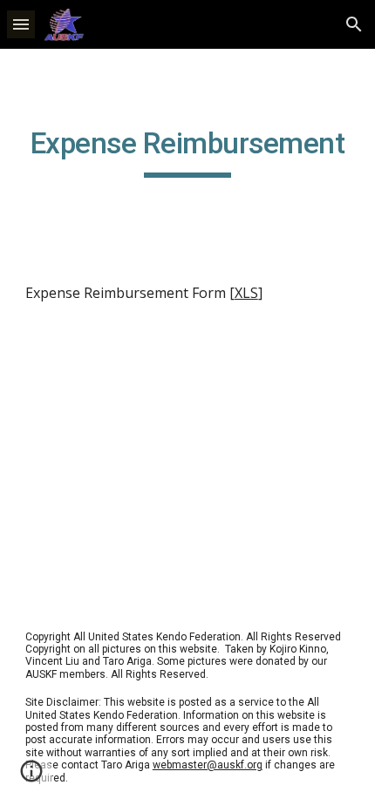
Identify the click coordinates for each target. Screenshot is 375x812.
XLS (246, 292)
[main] (188, 151)
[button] (21, 24)
